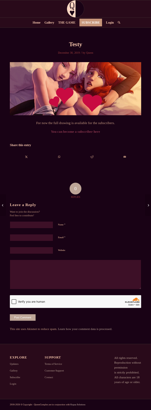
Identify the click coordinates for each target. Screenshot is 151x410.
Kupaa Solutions (77, 404)
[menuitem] (36, 23)
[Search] (118, 23)
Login (13, 383)
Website (61, 250)
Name (61, 224)
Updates (14, 363)
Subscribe (15, 377)
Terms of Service (53, 363)
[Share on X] (26, 157)
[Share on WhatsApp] (59, 157)
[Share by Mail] (125, 157)
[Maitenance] (3, 205)
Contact (49, 377)
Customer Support (54, 370)
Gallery (14, 370)
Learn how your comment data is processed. (85, 329)
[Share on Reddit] (92, 157)
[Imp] (148, 205)
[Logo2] (75, 9)
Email (61, 237)
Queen (89, 52)
